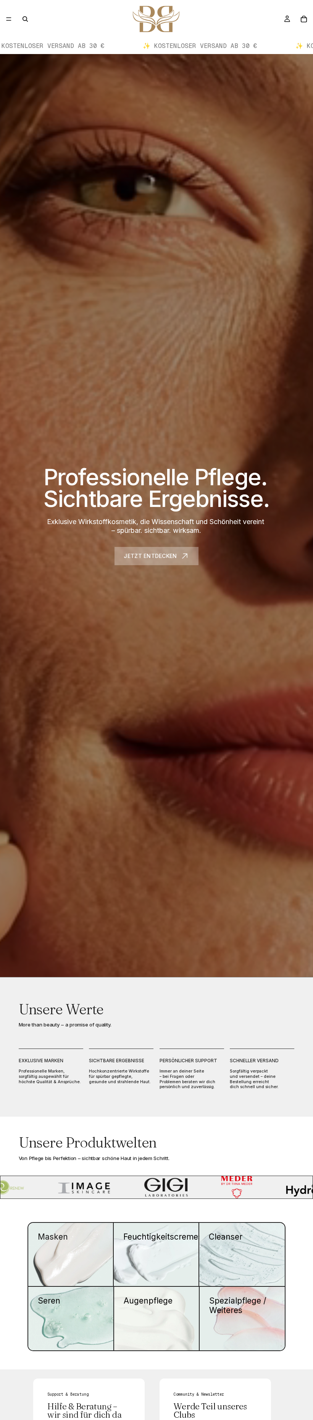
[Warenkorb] (303, 19)
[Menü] (9, 19)
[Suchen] (25, 19)
